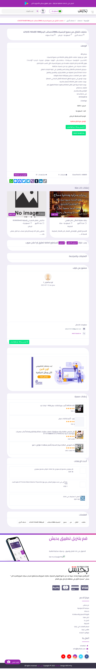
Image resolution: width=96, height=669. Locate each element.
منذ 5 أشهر (81, 223)
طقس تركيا (85, 629)
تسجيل (61, 242)
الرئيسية (86, 20)
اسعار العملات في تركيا (81, 626)
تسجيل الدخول (72, 242)
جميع (65, 522)
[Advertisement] (48, 152)
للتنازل (76, 522)
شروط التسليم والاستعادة (80, 614)
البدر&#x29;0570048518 (36, 522)
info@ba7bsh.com (79, 648)
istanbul (83, 645)
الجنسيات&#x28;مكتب (53, 522)
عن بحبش (86, 605)
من (71, 522)
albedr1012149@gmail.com (73, 329)
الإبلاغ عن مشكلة (20, 174)
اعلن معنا (86, 617)
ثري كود (40, 665)
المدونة (86, 623)
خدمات (79, 20)
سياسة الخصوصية (83, 608)
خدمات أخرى (70, 20)
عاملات (83, 522)
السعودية (55, 11)
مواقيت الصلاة (84, 632)
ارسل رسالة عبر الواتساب (75, 127)
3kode (57, 665)
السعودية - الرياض (64, 35)
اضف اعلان (15, 662)
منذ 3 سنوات (49, 35)
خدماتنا (86, 611)
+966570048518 (79, 133)
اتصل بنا (86, 620)
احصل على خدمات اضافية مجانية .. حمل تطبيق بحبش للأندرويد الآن (52, 3)
